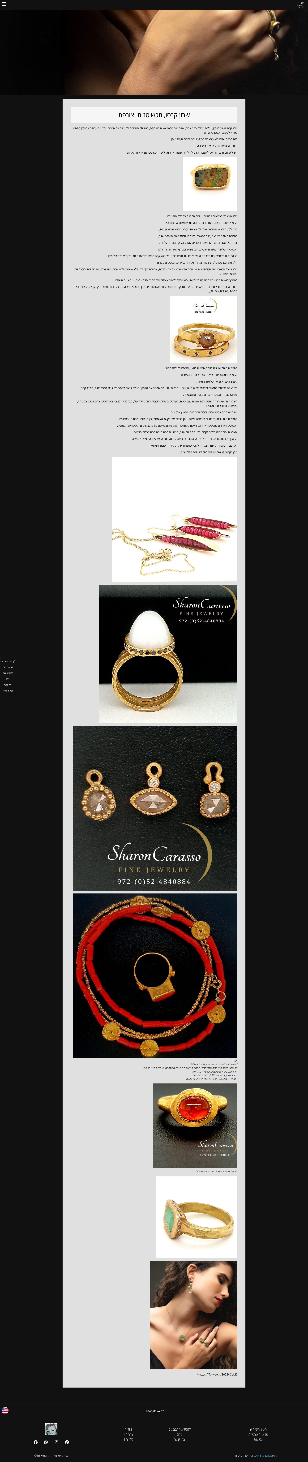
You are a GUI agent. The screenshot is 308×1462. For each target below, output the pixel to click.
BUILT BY (256, 1455)
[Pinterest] (67, 1442)
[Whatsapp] (46, 1442)
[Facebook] (36, 1442)
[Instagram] (56, 1442)
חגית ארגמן (300, 5)
